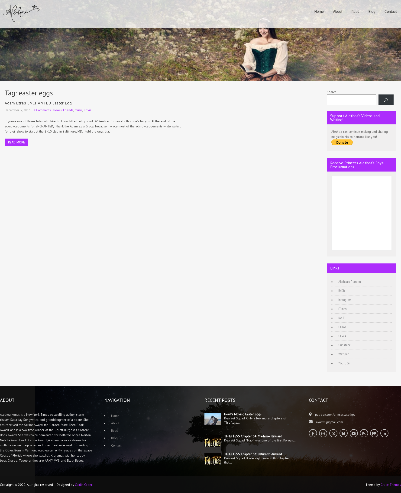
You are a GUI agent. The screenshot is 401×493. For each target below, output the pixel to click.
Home (319, 12)
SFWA (342, 336)
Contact (391, 12)
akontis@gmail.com (329, 422)
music (78, 110)
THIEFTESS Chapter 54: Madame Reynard (253, 436)
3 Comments (42, 110)
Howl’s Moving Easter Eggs (243, 414)
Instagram (345, 300)
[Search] (386, 99)
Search (331, 92)
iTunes (342, 309)
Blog (372, 12)
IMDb (341, 291)
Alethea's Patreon (349, 282)
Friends (68, 110)
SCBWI (342, 327)
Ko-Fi (341, 318)
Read (355, 12)
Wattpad (343, 354)
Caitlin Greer (83, 485)
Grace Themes (391, 485)
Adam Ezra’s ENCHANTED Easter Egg (38, 103)
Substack (344, 345)
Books (57, 110)
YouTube (343, 363)
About (337, 12)
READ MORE (16, 142)
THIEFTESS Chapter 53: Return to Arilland (253, 454)
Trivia (87, 110)
